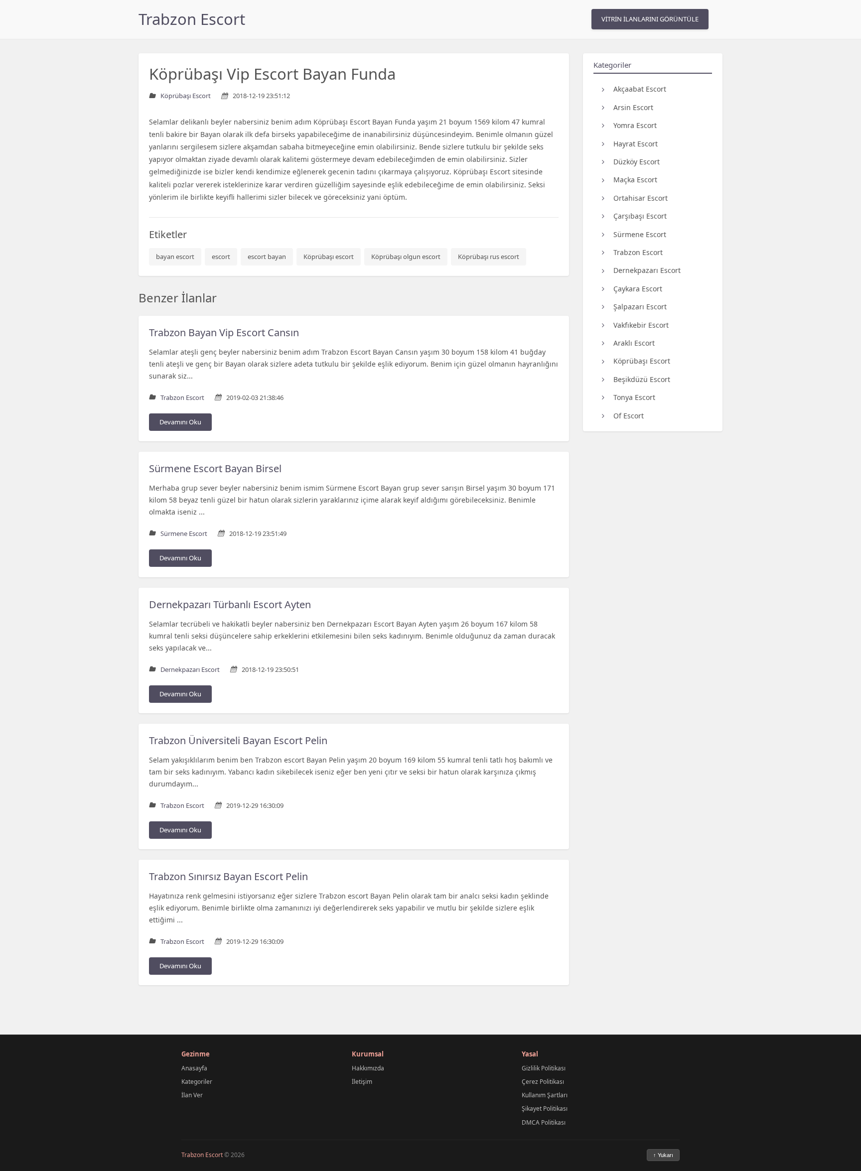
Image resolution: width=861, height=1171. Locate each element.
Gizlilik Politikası (544, 1068)
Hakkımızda (368, 1068)
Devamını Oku (180, 421)
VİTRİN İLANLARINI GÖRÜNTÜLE (650, 18)
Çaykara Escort (637, 288)
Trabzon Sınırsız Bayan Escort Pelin (228, 876)
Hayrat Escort (635, 143)
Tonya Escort (634, 397)
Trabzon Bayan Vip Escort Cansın (224, 332)
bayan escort (175, 256)
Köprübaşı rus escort (488, 256)
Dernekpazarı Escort (647, 270)
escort (221, 256)
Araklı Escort (634, 343)
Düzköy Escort (636, 161)
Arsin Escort (633, 107)
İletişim (362, 1081)
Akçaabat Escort (639, 89)
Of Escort (628, 415)
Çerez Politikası (543, 1081)
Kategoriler (196, 1081)
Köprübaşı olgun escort (405, 256)
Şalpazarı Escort (640, 306)
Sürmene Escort (639, 234)
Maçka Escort (635, 179)
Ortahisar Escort (640, 197)
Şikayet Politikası (545, 1108)
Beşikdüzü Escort (641, 379)
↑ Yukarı (663, 1155)
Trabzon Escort (192, 18)
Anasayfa (194, 1068)
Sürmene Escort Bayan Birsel (215, 468)
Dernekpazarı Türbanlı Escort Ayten (230, 604)
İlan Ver (192, 1095)
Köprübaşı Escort (641, 361)
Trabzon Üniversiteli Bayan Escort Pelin (238, 740)
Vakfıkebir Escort (641, 324)
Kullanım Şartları (545, 1095)
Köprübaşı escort (328, 256)
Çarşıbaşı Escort (640, 216)
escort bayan (267, 256)
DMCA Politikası (544, 1122)
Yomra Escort (635, 125)
